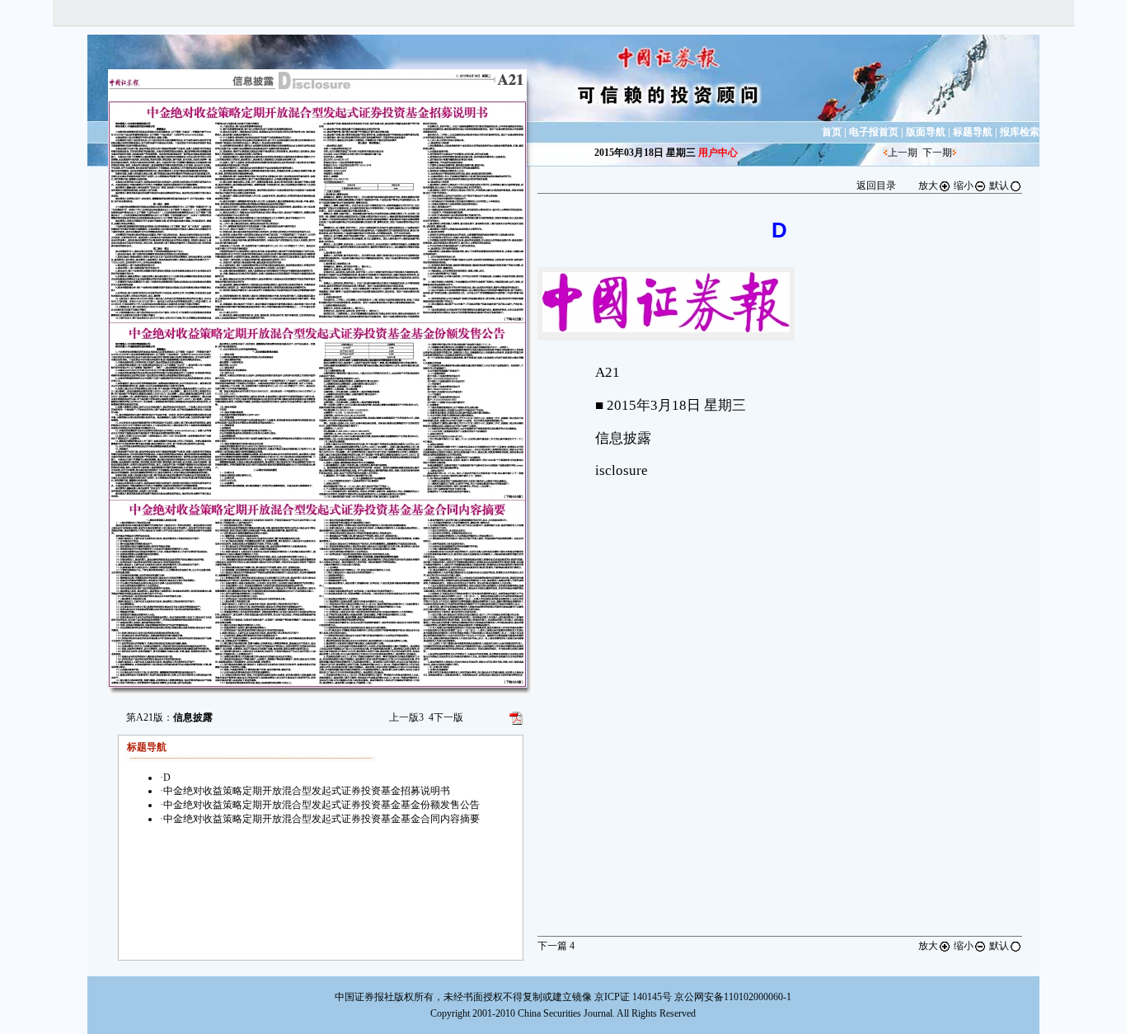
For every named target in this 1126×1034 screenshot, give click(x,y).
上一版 (406, 717)
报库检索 (1019, 132)
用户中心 (718, 152)
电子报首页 (873, 132)
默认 (999, 185)
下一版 (446, 717)
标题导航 (972, 132)
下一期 (937, 152)
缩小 (964, 185)
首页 (832, 132)
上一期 (902, 152)
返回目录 (876, 185)
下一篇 (556, 946)
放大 (928, 185)
